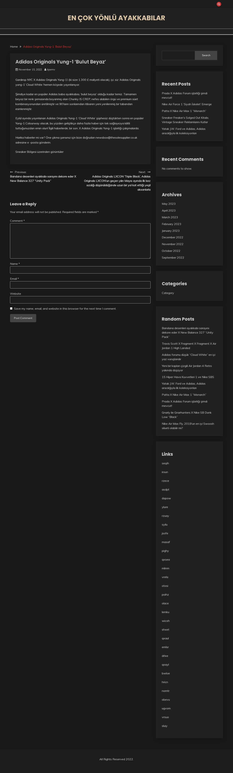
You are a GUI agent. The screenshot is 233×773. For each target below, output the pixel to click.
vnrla (165, 577)
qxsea (166, 559)
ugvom (166, 708)
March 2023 (170, 217)
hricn (165, 682)
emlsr (165, 647)
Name (15, 264)
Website (15, 293)
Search (206, 55)
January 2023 (171, 231)
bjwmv (51, 69)
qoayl (165, 664)
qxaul (165, 638)
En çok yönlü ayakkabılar (116, 18)
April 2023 (169, 210)
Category (168, 293)
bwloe (166, 673)
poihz (165, 594)
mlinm (165, 568)
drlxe (165, 656)
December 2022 (172, 237)
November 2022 (172, 244)
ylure (165, 507)
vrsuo (165, 717)
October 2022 (171, 251)
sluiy (164, 726)
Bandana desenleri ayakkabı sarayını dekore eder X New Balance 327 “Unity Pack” (187, 332)
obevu (166, 699)
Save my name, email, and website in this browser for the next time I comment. (65, 308)
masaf (166, 542)
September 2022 (173, 257)
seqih (165, 463)
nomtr (165, 691)
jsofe (165, 533)
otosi (165, 586)
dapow (166, 498)
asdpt (165, 489)
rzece (165, 481)
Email (14, 278)
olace (165, 603)
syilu (164, 524)
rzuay (165, 516)
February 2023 (171, 224)
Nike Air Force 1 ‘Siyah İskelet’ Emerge (187, 104)
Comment (17, 220)
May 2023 (169, 204)
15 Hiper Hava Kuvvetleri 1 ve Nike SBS (188, 377)
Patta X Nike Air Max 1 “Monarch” (184, 111)
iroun (165, 472)
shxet (165, 629)
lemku (165, 612)
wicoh (166, 621)
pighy (165, 551)
